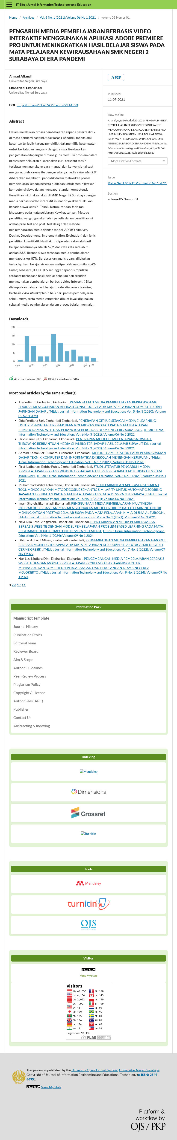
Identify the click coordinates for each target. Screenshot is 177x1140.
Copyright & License (29, 692)
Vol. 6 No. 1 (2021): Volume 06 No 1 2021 (68, 17)
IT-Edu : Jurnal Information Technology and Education (53, 4)
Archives (28, 17)
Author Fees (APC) (28, 701)
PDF (117, 77)
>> (24, 585)
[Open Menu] (9, 4)
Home (13, 17)
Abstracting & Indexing (31, 726)
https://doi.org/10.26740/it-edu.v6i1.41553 (47, 105)
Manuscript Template (31, 618)
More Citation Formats (126, 161)
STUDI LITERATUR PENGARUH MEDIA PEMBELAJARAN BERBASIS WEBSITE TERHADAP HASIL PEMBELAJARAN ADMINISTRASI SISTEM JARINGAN (90, 471)
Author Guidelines (28, 668)
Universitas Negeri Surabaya (139, 1070)
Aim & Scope (23, 659)
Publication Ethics (27, 634)
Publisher (21, 709)
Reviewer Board (25, 651)
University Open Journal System (94, 1070)
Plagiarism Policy (26, 684)
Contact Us (22, 717)
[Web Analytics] (88, 970)
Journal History (25, 626)
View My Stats (88, 975)
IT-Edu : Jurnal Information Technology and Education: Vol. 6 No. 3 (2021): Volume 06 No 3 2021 (87, 517)
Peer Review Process (29, 676)
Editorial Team (24, 643)
